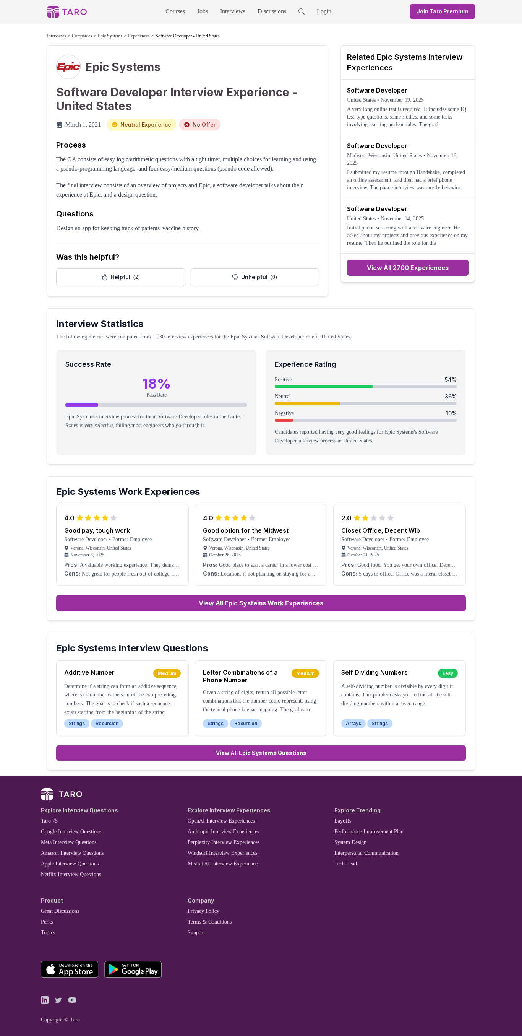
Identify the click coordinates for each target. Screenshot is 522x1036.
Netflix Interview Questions (71, 874)
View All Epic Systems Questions (261, 753)
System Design (350, 842)
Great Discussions (60, 911)
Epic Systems (110, 36)
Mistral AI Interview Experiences (223, 864)
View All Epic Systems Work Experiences (261, 603)
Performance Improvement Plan (369, 831)
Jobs (202, 11)
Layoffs (342, 821)
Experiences (139, 36)
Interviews (232, 11)
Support (196, 932)
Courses (175, 11)
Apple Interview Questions (70, 864)
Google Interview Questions (71, 831)
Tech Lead (345, 864)
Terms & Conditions (210, 922)
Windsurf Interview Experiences (222, 853)
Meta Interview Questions (68, 842)
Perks (47, 922)
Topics (48, 932)
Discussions (272, 11)
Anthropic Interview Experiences (223, 831)
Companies (82, 36)
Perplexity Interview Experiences (223, 842)
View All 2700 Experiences (408, 268)
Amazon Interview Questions (72, 853)
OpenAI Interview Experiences (221, 821)
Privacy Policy (203, 911)
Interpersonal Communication (366, 853)
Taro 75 (49, 821)
